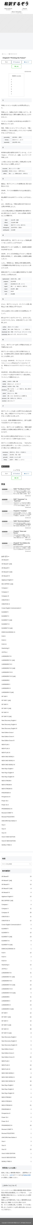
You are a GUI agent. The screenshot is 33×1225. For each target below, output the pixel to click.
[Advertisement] (16, 32)
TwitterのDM (27, 1175)
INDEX (14, 76)
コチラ (11, 1175)
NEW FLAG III (6, 466)
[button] (30, 864)
